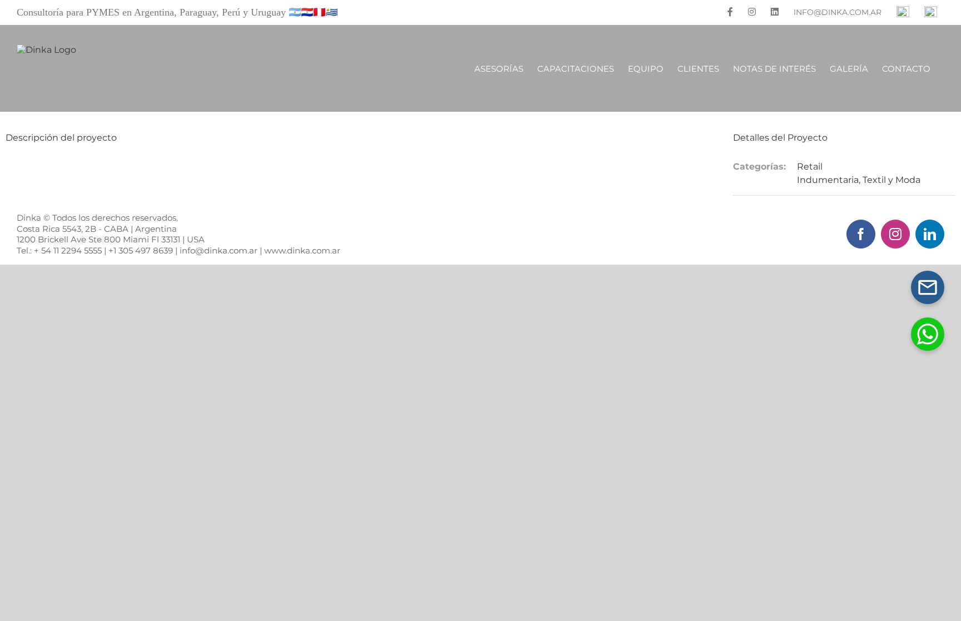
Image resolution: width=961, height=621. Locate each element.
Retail (810, 166)
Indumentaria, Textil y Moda (858, 180)
